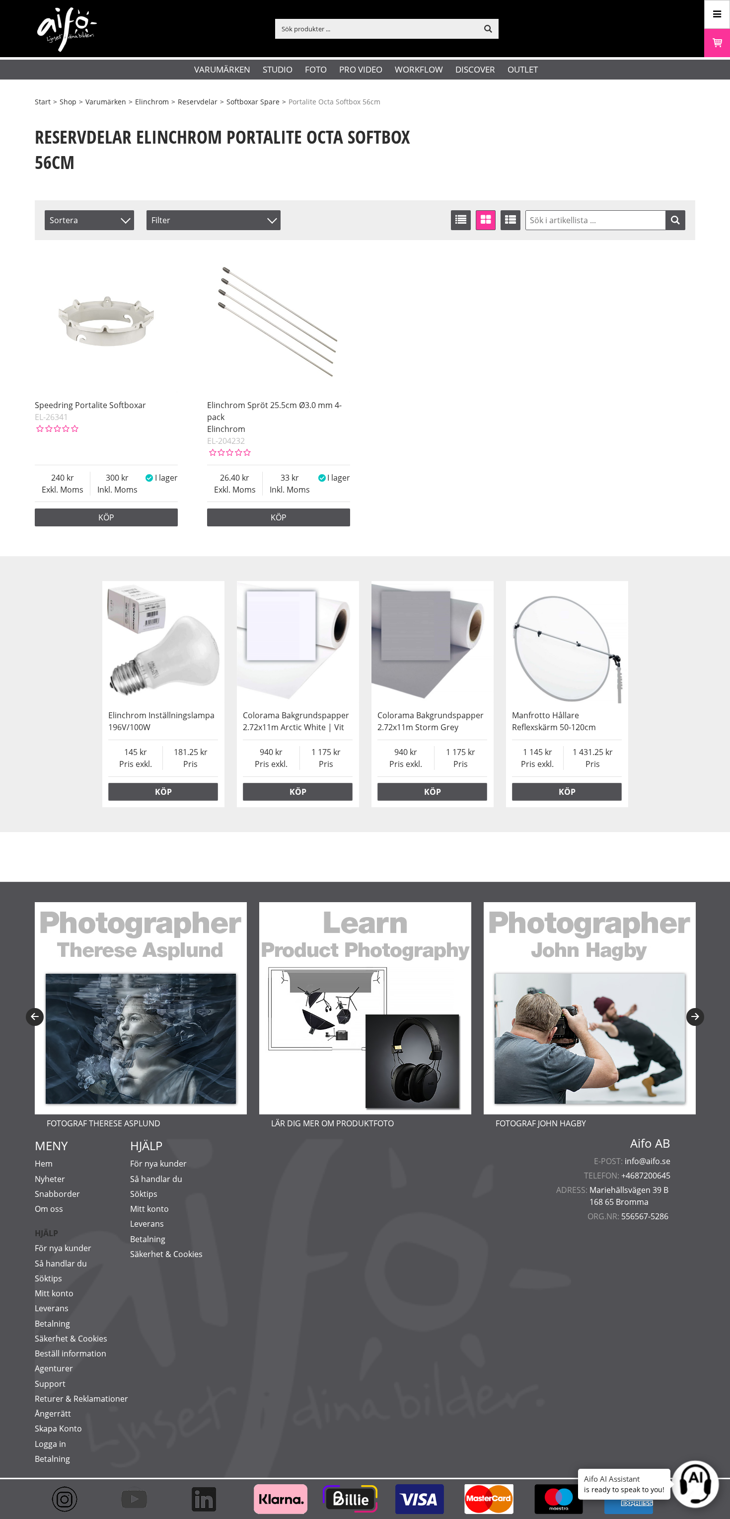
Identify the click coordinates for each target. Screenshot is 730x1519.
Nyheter (50, 1179)
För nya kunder (63, 1248)
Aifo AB (650, 1143)
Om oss (49, 1208)
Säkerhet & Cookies (71, 1338)
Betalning (52, 1323)
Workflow (419, 69)
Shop (68, 101)
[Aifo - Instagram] (69, 1499)
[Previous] (35, 1017)
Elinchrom (152, 101)
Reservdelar (198, 101)
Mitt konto (54, 1293)
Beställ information (70, 1353)
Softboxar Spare (253, 101)
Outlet (523, 69)
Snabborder (57, 1193)
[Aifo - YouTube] (139, 1499)
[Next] (695, 1017)
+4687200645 (645, 1175)
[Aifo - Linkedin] (208, 1499)
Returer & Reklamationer (81, 1398)
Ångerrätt (53, 1413)
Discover (475, 69)
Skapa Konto (58, 1428)
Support (50, 1383)
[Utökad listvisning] (510, 220)
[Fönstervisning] (486, 220)
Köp (106, 517)
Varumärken (222, 69)
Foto (316, 69)
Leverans (52, 1308)
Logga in (50, 1443)
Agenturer (54, 1368)
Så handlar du (61, 1263)
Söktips (48, 1278)
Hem (44, 1163)
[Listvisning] (461, 220)
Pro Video (360, 69)
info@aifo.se (647, 1161)
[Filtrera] (675, 220)
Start (43, 101)
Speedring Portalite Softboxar (90, 405)
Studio (277, 69)
